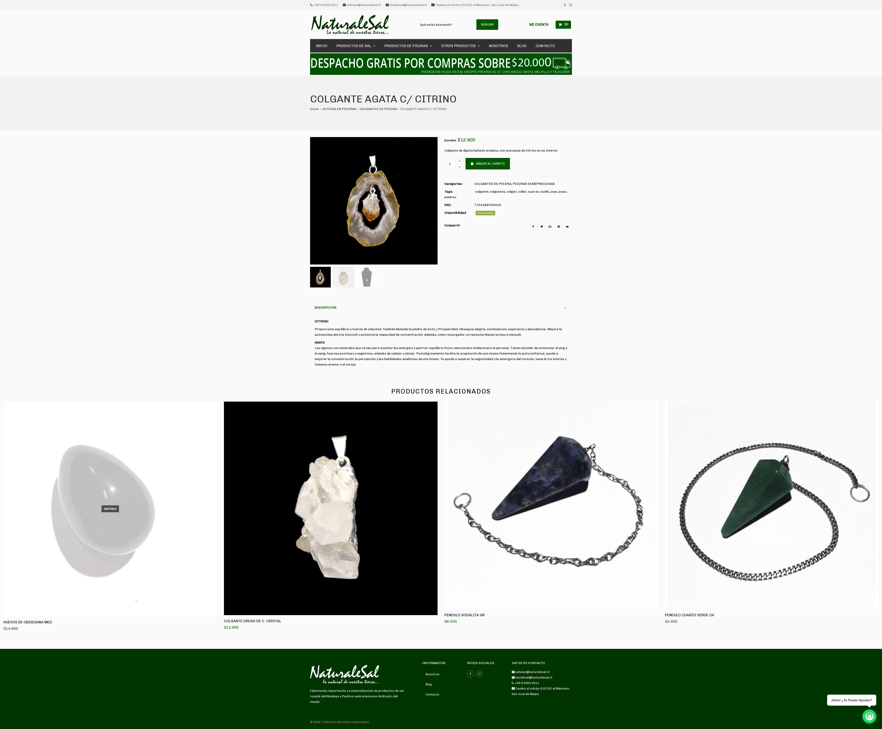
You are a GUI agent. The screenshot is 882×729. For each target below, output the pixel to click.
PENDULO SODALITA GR (464, 615)
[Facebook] (565, 5)
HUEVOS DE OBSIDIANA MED (27, 622)
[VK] (567, 226)
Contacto (432, 694)
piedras (450, 197)
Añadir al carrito (490, 163)
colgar (512, 192)
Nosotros (432, 674)
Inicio (314, 109)
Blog (429, 684)
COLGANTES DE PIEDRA (378, 109)
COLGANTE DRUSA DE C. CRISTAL (252, 621)
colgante (482, 192)
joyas (562, 192)
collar (522, 192)
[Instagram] (570, 5)
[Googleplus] (550, 226)
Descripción (325, 307)
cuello (544, 192)
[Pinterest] (558, 226)
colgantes (497, 192)
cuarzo (533, 192)
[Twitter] (541, 226)
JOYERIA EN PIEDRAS (339, 109)
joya (554, 192)
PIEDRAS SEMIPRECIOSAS (534, 184)
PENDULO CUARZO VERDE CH (689, 615)
